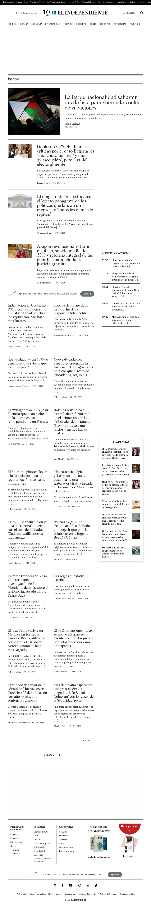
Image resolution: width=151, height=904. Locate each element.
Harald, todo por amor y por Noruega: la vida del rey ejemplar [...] (126, 306)
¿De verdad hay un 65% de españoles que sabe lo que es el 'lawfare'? (28, 363)
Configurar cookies (127, 893)
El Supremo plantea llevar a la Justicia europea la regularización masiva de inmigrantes (27, 477)
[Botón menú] (9, 13)
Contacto (63, 832)
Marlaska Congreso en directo (54, 2)
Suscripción (64, 835)
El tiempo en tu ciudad (29, 13)
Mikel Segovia (14, 444)
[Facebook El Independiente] (62, 885)
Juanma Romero (43, 183)
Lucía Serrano (72, 123)
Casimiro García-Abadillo (18, 386)
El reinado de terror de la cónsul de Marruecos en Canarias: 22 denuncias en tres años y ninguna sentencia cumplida (27, 693)
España (24, 24)
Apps (61, 843)
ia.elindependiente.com (99, 857)
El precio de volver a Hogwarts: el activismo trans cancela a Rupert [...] (126, 263)
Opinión (13, 24)
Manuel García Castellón (64, 335)
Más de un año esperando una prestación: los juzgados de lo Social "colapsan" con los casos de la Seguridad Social (74, 693)
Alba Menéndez (60, 726)
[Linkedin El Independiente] (88, 885)
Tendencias (120, 24)
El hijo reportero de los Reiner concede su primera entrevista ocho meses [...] (125, 276)
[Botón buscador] (141, 13)
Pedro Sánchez (39, 847)
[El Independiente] (75, 13)
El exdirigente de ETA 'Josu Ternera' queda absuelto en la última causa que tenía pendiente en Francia (28, 416)
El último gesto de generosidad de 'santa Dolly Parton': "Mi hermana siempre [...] (125, 292)
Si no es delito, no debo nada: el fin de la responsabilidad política (71, 309)
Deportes (105, 24)
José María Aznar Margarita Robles (82, 2)
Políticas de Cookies (108, 893)
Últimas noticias (22, 2)
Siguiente (88, 740)
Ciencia (69, 24)
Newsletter (64, 839)
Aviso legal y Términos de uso (49, 893)
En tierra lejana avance (106, 2)
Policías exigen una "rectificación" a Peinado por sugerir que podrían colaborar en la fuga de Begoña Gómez (72, 530)
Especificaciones (66, 851)
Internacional (53, 24)
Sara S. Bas (58, 560)
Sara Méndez (59, 459)
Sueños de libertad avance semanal (132, 2)
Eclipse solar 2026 (41, 832)
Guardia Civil (39, 851)
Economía (36, 24)
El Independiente (44, 233)
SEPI (35, 835)
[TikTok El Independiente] (96, 886)
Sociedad (81, 24)
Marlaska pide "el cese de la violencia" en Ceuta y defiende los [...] (125, 319)
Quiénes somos (66, 847)
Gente (93, 24)
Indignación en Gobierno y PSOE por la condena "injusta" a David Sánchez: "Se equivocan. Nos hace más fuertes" (28, 313)
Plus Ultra (37, 839)
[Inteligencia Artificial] (99, 851)
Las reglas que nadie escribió (69, 578)
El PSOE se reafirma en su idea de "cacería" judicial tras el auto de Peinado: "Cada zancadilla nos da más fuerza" (27, 530)
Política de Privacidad (25, 893)
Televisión (135, 24)
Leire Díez (38, 855)
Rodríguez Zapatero (42, 843)
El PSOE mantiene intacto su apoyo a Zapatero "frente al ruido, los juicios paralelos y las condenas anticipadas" (73, 638)
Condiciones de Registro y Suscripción (80, 893)
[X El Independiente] (55, 885)
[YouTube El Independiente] (71, 885)
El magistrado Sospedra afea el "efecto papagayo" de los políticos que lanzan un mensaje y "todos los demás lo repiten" (65, 205)
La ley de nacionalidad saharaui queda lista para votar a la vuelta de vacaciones (102, 102)
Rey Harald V (35, 2)
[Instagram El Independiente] (79, 885)
